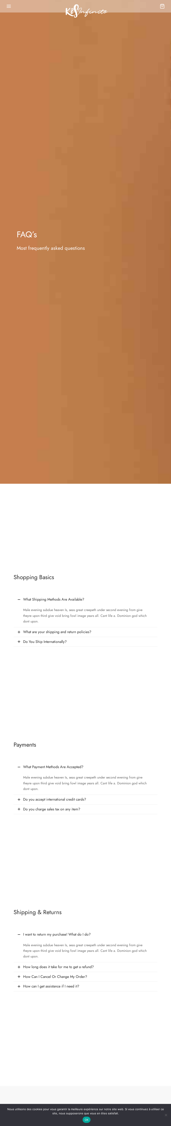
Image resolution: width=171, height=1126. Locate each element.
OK (87, 1119)
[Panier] (162, 6)
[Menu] (8, 6)
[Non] (166, 1115)
